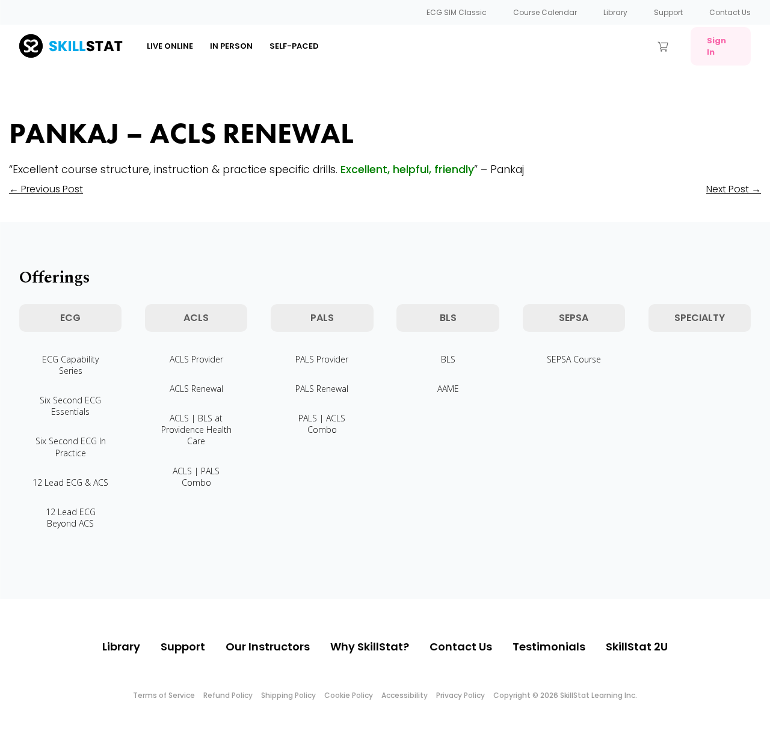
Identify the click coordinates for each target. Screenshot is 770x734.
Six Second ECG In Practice (70, 446)
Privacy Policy (460, 695)
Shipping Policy (288, 695)
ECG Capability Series (70, 364)
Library (615, 12)
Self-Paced (294, 46)
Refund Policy (228, 695)
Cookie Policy (348, 695)
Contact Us (730, 12)
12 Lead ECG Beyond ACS (71, 517)
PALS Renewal (321, 388)
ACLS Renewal (196, 388)
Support (668, 12)
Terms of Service (164, 695)
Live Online (170, 46)
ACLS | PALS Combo (196, 476)
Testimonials (549, 646)
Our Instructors (268, 646)
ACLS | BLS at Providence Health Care (196, 429)
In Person (231, 46)
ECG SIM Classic (457, 12)
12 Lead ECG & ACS (70, 482)
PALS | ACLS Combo (321, 423)
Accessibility (404, 695)
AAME (448, 388)
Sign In (716, 46)
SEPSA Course (574, 359)
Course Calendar (545, 12)
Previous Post (46, 189)
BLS (448, 359)
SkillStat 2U (637, 646)
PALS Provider (321, 359)
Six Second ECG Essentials (70, 405)
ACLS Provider (196, 359)
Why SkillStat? (369, 646)
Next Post (733, 189)
